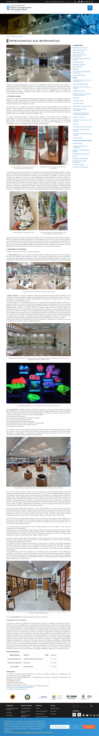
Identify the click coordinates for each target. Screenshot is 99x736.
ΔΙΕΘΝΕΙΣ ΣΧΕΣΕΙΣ (77, 67)
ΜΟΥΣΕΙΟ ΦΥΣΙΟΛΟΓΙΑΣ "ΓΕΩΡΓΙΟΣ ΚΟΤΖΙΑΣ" (82, 120)
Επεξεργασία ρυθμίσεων (59, 727)
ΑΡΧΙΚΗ (7, 36)
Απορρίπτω (76, 727)
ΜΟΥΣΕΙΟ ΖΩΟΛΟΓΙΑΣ (79, 117)
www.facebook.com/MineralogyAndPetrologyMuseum (19, 687)
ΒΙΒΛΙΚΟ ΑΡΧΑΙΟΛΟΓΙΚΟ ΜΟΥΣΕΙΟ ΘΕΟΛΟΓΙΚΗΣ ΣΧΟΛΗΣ (82, 94)
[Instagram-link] (89, 1)
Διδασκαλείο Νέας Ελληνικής (25, 716)
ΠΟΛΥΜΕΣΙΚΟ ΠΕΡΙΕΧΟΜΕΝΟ (80, 158)
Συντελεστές (53, 711)
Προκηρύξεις (9, 715)
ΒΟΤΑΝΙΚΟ (76, 98)
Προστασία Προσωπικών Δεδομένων (12, 709)
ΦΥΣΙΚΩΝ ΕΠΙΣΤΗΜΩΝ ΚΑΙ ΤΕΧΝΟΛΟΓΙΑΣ (80, 146)
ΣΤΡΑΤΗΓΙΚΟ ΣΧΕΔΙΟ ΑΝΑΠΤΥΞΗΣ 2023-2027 (81, 59)
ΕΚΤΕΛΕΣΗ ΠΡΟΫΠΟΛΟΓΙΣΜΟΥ (80, 167)
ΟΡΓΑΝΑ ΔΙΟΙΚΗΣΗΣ (77, 62)
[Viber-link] (92, 1)
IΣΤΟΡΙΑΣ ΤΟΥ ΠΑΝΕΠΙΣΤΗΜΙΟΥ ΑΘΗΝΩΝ (81, 130)
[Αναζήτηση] (75, 2)
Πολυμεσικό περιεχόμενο (42, 716)
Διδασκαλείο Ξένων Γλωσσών (25, 711)
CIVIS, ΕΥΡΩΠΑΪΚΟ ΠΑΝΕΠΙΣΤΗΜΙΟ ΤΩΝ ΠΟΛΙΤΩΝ (81, 72)
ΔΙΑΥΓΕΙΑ (74, 156)
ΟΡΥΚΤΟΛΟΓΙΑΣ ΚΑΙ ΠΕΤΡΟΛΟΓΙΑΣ (82, 140)
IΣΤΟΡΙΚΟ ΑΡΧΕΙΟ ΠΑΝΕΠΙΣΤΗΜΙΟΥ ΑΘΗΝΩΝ (82, 134)
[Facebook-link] (79, 1)
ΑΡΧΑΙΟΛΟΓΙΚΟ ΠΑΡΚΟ (79, 91)
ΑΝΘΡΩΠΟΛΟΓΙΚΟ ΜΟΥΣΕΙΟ (80, 84)
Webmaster (53, 714)
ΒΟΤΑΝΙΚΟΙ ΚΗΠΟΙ (78, 100)
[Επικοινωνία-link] (74, 715)
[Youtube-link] (81, 1)
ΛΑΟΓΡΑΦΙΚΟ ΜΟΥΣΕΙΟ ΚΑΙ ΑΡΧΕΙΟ (82, 106)
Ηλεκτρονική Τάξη (40, 714)
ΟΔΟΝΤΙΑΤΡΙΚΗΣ (77, 138)
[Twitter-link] (84, 1)
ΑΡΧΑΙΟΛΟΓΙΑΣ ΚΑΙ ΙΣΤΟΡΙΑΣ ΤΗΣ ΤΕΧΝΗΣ (82, 87)
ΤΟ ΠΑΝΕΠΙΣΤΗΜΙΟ (14, 36)
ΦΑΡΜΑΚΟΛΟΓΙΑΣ (78, 143)
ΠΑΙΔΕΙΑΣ (75, 124)
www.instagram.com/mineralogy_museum (16, 689)
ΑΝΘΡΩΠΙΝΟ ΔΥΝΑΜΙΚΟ (78, 64)
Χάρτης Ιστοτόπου (54, 708)
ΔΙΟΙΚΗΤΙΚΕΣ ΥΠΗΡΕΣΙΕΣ (78, 75)
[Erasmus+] (42, 697)
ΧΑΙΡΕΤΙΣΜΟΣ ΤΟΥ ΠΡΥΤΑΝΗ (80, 47)
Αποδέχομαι (89, 727)
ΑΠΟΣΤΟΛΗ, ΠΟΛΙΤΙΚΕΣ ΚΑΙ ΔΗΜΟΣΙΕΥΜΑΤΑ (79, 55)
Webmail (38, 708)
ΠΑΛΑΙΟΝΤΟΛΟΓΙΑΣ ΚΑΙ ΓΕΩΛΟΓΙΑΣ (82, 127)
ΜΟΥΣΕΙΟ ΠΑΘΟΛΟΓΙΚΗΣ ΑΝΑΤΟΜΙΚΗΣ (79, 109)
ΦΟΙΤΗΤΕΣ (15, 1)
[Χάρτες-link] (79, 715)
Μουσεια (20, 36)
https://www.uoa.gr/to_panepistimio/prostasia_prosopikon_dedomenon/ (32, 732)
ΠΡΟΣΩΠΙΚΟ (9, 1)
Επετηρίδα (8, 712)
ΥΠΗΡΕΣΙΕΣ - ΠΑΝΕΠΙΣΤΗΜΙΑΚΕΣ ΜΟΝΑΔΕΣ (80, 150)
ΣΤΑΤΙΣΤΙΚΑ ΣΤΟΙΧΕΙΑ (78, 164)
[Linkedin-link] (87, 1)
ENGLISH (47, 1)
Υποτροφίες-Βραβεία (26, 708)
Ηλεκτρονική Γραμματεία (41, 711)
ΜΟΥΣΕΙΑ (74, 77)
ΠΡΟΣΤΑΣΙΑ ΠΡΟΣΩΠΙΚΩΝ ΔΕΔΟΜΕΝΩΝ (79, 161)
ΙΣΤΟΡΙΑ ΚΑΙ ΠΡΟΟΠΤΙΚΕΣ (79, 50)
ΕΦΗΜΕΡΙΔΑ (75, 69)
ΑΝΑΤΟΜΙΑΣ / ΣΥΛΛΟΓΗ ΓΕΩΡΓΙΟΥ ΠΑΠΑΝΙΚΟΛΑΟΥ (82, 80)
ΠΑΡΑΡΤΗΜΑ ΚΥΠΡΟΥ (78, 52)
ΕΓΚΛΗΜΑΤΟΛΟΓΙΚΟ (78, 103)
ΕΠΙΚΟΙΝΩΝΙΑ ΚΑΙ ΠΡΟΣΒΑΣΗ (57, 1)
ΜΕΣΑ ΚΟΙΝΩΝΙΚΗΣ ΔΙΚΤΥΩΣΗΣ (80, 154)
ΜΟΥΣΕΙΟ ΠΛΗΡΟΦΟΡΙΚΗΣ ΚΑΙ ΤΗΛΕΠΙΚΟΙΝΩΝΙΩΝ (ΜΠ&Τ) (81, 113)
